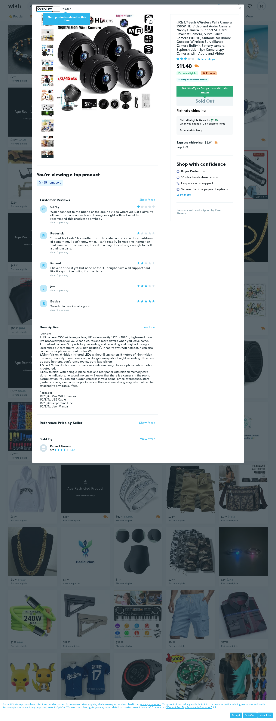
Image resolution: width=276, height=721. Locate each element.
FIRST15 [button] (205, 92)
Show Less (148, 327)
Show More (147, 200)
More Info (265, 715)
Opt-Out (250, 715)
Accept (236, 715)
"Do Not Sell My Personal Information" (189, 707)
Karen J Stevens (60, 446)
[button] (240, 8)
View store (147, 439)
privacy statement (150, 704)
